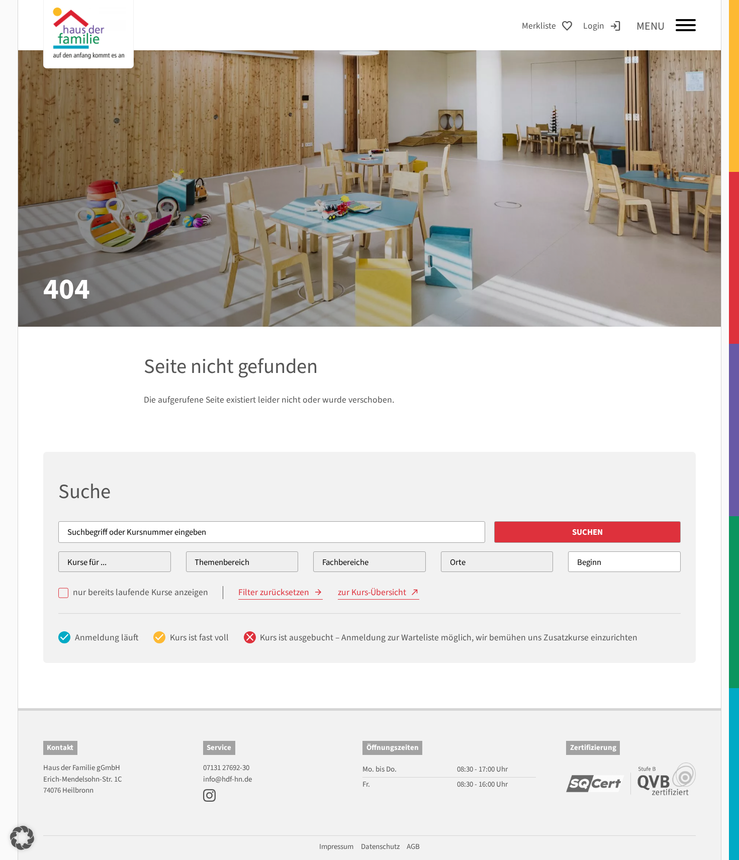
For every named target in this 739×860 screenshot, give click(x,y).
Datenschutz (380, 846)
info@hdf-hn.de (227, 779)
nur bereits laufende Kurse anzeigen (140, 592)
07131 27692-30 (226, 767)
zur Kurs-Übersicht (372, 592)
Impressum (336, 846)
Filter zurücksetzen (273, 592)
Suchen (587, 532)
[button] (22, 838)
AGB (413, 846)
